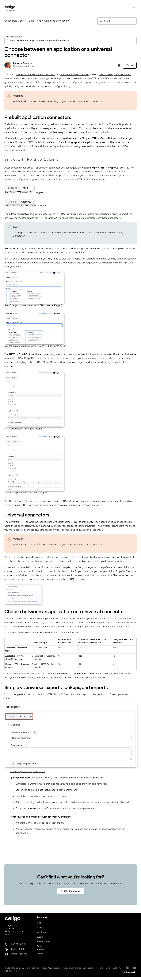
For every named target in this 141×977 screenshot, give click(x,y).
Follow (129, 65)
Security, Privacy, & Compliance (67, 968)
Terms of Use (110, 968)
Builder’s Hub (43, 942)
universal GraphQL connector (115, 75)
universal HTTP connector (74, 75)
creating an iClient (117, 501)
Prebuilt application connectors (21, 124)
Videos (40, 954)
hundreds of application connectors (35, 75)
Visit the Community (70, 891)
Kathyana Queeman (22, 63)
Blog (39, 923)
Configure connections (56, 21)
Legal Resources (12, 971)
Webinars (41, 932)
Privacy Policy (47, 968)
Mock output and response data (27, 772)
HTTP (41, 218)
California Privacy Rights (92, 968)
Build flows (35, 21)
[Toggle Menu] (133, 8)
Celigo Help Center (15, 21)
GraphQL (53, 218)
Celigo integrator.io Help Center (95, 567)
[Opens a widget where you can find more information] (128, 972)
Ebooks (40, 928)
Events (40, 937)
